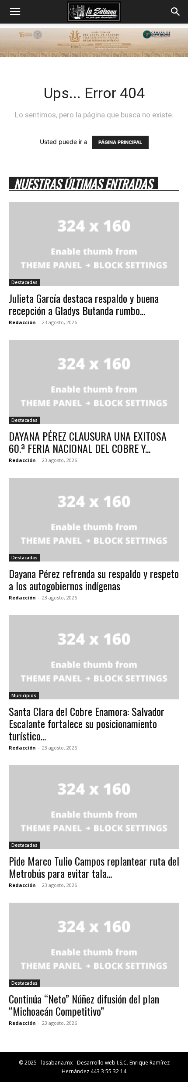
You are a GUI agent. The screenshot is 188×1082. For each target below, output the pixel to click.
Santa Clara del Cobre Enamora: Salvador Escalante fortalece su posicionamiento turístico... (86, 723)
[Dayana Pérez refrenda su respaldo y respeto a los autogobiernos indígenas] (94, 520)
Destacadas (24, 282)
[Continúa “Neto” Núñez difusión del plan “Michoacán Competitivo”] (94, 945)
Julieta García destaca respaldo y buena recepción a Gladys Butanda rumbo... (84, 304)
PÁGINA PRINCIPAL (120, 142)
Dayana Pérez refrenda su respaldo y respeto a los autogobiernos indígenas (94, 579)
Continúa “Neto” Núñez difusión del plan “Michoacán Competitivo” (84, 1005)
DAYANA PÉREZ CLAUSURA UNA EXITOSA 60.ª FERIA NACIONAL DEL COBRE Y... (88, 442)
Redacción (22, 322)
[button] (15, 12)
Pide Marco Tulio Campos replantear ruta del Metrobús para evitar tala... (94, 867)
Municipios (23, 695)
